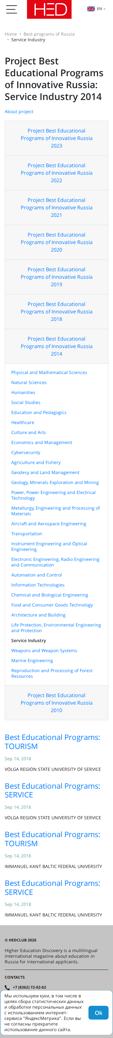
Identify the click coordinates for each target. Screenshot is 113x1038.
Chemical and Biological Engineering (49, 595)
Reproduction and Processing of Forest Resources (52, 673)
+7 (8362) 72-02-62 (29, 987)
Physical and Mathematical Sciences (49, 372)
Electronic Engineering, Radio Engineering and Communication (55, 562)
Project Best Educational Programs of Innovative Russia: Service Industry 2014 (54, 78)
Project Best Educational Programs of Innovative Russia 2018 (57, 311)
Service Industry (28, 640)
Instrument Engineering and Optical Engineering (49, 546)
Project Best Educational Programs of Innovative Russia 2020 (57, 242)
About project (19, 111)
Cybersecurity (25, 452)
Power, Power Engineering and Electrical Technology (53, 495)
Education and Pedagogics (39, 412)
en (99, 8)
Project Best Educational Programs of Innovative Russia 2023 (57, 138)
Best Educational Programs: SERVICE (52, 790)
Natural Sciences (29, 382)
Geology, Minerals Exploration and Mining (55, 482)
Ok (98, 1012)
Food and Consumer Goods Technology (52, 605)
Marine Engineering (32, 660)
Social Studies (25, 402)
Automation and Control (36, 575)
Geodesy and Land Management (45, 472)
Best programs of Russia (49, 34)
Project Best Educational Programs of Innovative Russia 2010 (57, 703)
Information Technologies (38, 585)
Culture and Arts (28, 432)
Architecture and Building (38, 615)
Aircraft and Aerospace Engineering (48, 523)
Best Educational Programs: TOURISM (52, 741)
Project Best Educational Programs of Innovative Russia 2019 (57, 277)
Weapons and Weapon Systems (44, 650)
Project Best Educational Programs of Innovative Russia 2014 (57, 346)
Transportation (26, 533)
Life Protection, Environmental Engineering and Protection (56, 627)
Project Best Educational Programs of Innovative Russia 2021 (57, 207)
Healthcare (22, 422)
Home (11, 34)
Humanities (23, 392)
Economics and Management (41, 442)
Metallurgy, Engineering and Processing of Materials (55, 511)
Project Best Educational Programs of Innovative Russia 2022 (57, 173)
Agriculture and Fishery (36, 462)
